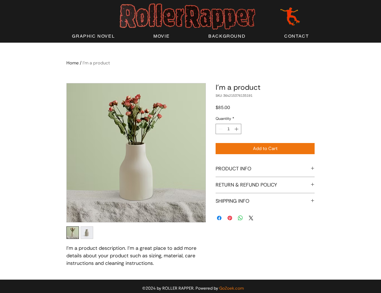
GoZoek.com (231, 288)
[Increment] (236, 129)
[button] (93, 36)
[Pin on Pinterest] (229, 218)
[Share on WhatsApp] (240, 218)
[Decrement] (219, 129)
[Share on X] (251, 218)
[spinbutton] (228, 129)
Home (72, 63)
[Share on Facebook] (219, 218)
